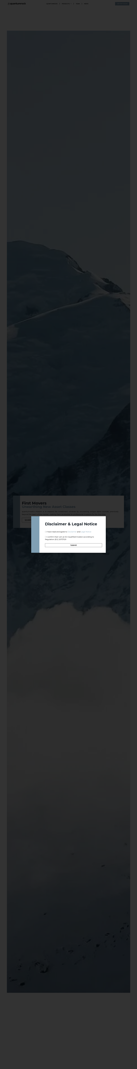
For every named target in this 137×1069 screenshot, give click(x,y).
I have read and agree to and (69, 532)
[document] (68, 534)
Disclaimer (72, 532)
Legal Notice (86, 532)
